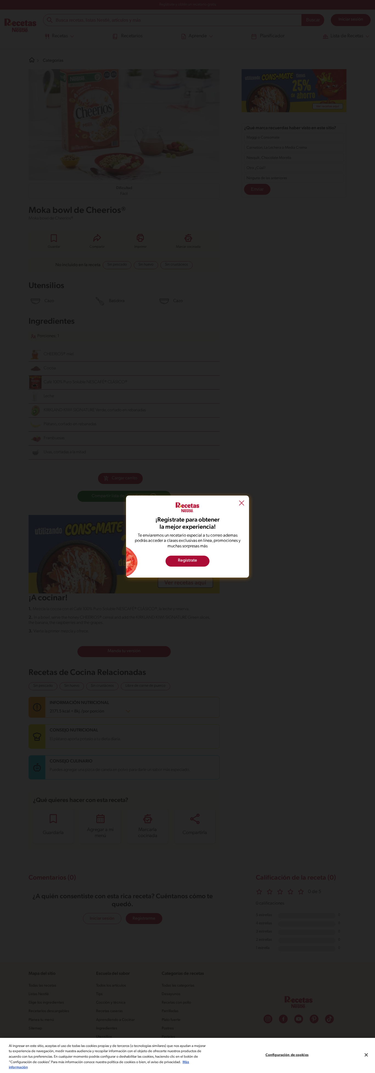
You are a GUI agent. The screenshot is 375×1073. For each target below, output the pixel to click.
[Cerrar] (366, 1055)
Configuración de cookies (287, 1055)
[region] (187, 1055)
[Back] (242, 504)
